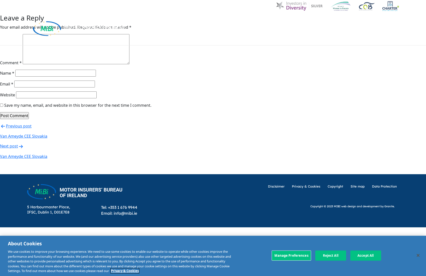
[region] (213, 256)
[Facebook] (381, 20)
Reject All (330, 255)
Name (7, 73)
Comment (11, 62)
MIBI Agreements (222, 39)
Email (6, 84)
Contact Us (348, 20)
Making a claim (268, 39)
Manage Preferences (291, 255)
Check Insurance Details (324, 39)
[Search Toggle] (393, 20)
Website (7, 95)
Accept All (365, 255)
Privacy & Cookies (125, 271)
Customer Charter (309, 20)
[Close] (418, 255)
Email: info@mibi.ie (119, 213)
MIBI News (271, 20)
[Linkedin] (369, 20)
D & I (221, 20)
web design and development (360, 206)
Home (202, 20)
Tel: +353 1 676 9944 (119, 207)
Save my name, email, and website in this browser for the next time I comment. (77, 105)
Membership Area (381, 39)
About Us (242, 20)
